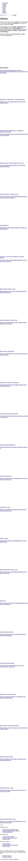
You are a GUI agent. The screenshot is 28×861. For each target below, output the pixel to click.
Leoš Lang (16, 859)
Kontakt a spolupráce (7, 857)
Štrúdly (4, 72)
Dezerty (4, 6)
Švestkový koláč (6, 839)
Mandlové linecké (6, 843)
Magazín (4, 12)
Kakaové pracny (6, 846)
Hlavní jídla (5, 2)
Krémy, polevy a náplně (18, 71)
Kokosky (7, 71)
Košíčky (11, 71)
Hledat (14, 15)
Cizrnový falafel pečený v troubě (10, 838)
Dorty (4, 71)
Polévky (4, 5)
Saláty (4, 9)
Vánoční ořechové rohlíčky (8, 836)
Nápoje (4, 7)
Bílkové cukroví (3, 70)
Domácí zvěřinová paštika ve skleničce (11, 830)
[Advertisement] (14, 51)
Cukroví (8, 70)
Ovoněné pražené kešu (8, 832)
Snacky (4, 10)
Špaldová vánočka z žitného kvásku (10, 829)
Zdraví (4, 11)
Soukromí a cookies (7, 855)
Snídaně (4, 4)
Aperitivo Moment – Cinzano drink (10, 845)
